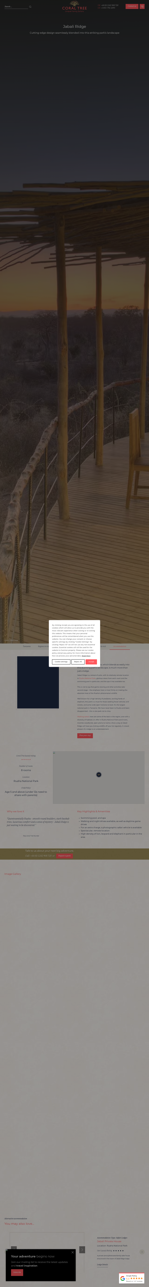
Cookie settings (61, 662)
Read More (86, 656)
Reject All (78, 662)
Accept (91, 662)
